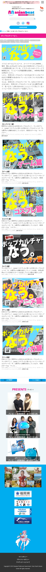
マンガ (17, 40)
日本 (2, 40)
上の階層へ (8, 380)
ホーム (4, 31)
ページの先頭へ (37, 380)
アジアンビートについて (23, 562)
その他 (12, 31)
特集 (8, 31)
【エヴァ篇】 (6, 266)
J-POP (17, 42)
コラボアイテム (24, 42)
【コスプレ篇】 (7, 219)
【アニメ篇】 (6, 310)
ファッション (10, 40)
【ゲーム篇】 (6, 171)
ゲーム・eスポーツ (35, 40)
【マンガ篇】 (6, 357)
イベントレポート (5, 42)
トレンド (13, 42)
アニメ (21, 40)
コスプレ (27, 40)
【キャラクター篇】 (8, 124)
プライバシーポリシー (23, 559)
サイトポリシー (23, 556)
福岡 (5, 40)
